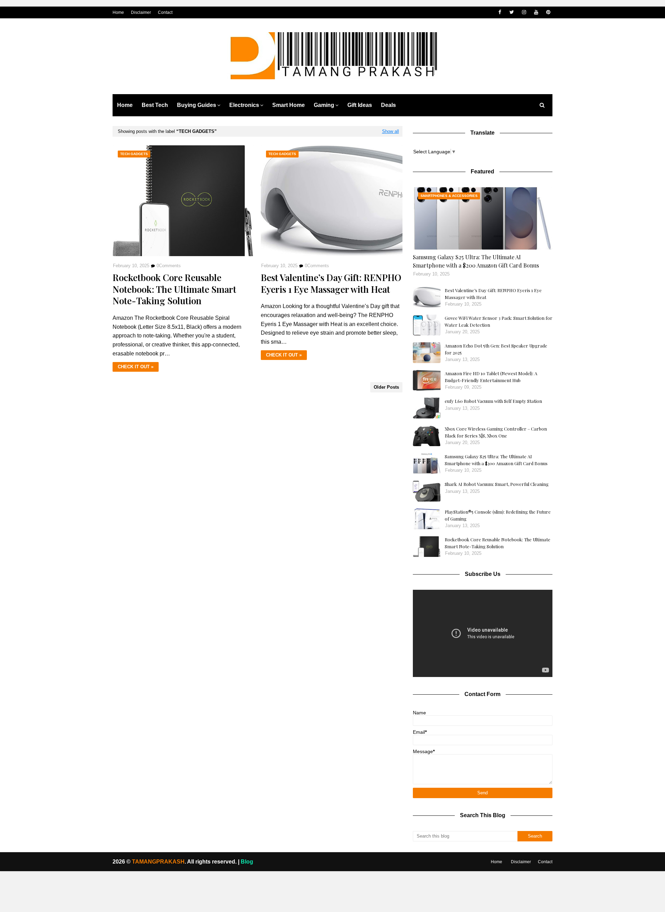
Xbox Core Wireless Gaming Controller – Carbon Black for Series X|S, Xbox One (496, 432)
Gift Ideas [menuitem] (359, 105)
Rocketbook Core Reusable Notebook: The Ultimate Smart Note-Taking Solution (174, 289)
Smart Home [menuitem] (288, 105)
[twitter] (511, 12)
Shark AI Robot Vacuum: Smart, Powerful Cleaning (497, 484)
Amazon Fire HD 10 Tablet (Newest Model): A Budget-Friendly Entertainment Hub (491, 376)
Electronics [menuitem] (244, 105)
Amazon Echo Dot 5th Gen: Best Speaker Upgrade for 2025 (496, 349)
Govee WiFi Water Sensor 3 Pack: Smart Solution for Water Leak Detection (498, 321)
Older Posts (386, 387)
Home (118, 12)
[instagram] (524, 12)
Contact (165, 12)
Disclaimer (141, 12)
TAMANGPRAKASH (158, 862)
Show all (390, 131)
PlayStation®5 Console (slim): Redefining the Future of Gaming (498, 515)
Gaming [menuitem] (324, 105)
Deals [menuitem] (388, 105)
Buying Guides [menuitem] (196, 105)
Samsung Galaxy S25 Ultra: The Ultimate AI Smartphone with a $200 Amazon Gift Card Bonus (476, 261)
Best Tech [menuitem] (155, 105)
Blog (247, 862)
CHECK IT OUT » (135, 366)
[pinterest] (548, 12)
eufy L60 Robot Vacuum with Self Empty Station (493, 401)
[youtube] (536, 12)
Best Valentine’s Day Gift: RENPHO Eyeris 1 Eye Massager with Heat (331, 283)
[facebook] (499, 12)
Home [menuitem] (125, 105)
